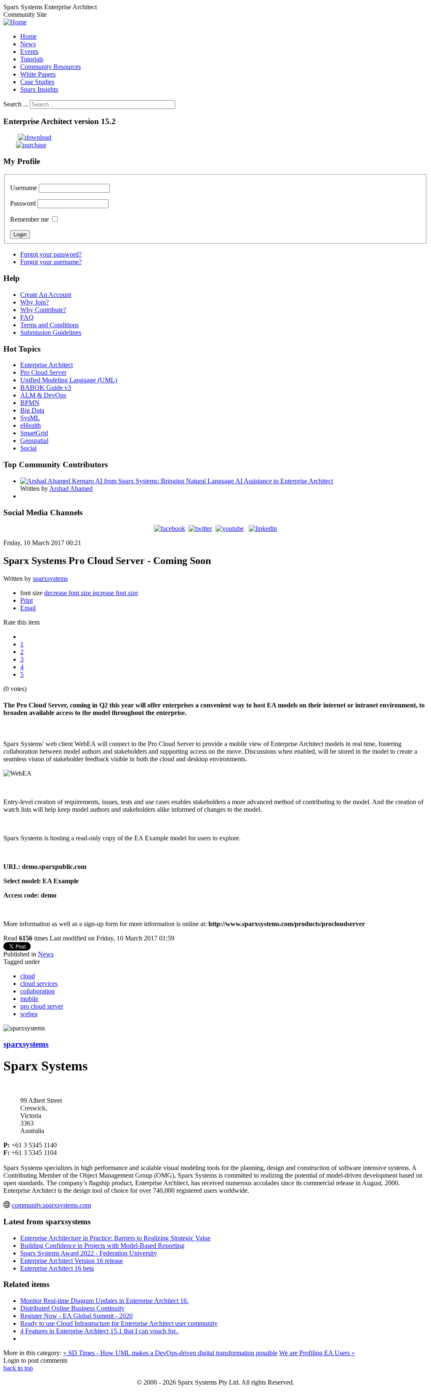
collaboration (37, 991)
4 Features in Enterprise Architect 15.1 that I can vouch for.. (99, 1331)
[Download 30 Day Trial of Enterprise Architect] (27, 137)
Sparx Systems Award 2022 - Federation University (88, 1253)
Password (23, 203)
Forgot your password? (51, 254)
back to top (18, 1368)
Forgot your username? (51, 261)
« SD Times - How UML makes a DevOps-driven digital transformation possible (170, 1352)
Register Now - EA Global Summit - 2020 (76, 1315)
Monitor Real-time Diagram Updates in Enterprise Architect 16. (104, 1300)
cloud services (39, 983)
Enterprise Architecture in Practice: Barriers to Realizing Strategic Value (115, 1238)
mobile (29, 998)
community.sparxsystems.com (51, 1205)
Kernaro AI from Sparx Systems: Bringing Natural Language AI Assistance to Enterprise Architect (202, 481)
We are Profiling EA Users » (317, 1352)
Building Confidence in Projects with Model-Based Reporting (102, 1245)
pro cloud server (41, 1006)
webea (28, 1013)
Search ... (15, 104)
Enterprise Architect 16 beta (57, 1268)
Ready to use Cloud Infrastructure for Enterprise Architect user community (119, 1323)
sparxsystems (50, 578)
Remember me (29, 219)
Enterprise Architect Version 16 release (71, 1260)
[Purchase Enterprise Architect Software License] (24, 144)
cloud (27, 976)
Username (23, 187)
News (45, 954)
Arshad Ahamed (71, 488)
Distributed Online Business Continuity (72, 1308)
